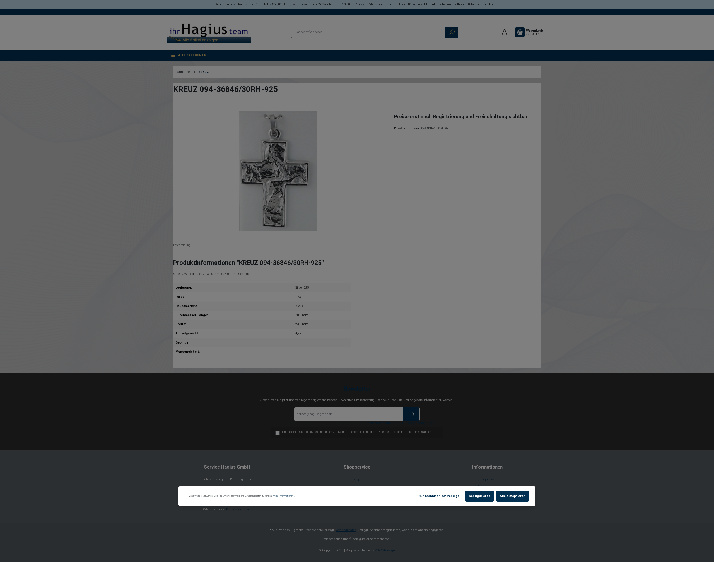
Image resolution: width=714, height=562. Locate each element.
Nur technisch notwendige (438, 496)
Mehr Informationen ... (284, 495)
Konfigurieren (479, 496)
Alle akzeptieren (512, 496)
